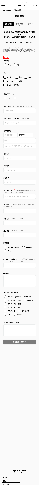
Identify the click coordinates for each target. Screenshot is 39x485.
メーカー (10, 77)
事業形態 (7, 61)
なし (18, 98)
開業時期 (7, 243)
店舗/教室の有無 (9, 94)
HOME (4, 477)
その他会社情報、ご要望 (11, 322)
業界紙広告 (11, 311)
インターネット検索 (14, 304)
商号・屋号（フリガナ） (16, 119)
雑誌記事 (30, 300)
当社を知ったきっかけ (11, 292)
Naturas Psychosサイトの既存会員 (19, 297)
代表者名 (13, 219)
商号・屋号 (17, 106)
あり (9, 98)
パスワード (19, 205)
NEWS (5, 481)
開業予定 (29, 247)
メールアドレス (19, 191)
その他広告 (25, 311)
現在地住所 (7, 131)
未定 (9, 251)
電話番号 (7, 154)
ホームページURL (19, 260)
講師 (20, 81)
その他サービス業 (13, 85)
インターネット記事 (14, 300)
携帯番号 (6, 166)
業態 (5, 73)
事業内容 (7, 273)
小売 (20, 77)
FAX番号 (6, 178)
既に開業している (13, 247)
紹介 (9, 314)
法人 (18, 65)
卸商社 (30, 77)
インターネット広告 (14, 307)
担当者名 (13, 231)
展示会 (19, 314)
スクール (10, 81)
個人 (9, 65)
